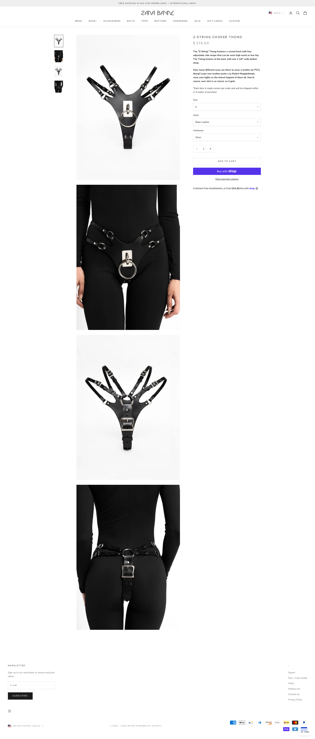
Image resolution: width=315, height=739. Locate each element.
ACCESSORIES (112, 21)
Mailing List (294, 688)
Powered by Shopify (149, 726)
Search (291, 672)
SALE (197, 21)
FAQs (291, 683)
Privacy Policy (295, 699)
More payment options (227, 179)
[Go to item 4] (58, 86)
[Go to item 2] (58, 56)
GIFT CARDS (215, 21)
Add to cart (227, 161)
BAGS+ (93, 21)
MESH (78, 21)
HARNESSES (180, 21)
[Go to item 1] (58, 41)
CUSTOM (234, 21)
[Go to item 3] (58, 71)
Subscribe (20, 695)
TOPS (144, 21)
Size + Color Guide (297, 678)
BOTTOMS (161, 21)
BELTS (131, 21)
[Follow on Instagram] (9, 711)
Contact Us (294, 694)
